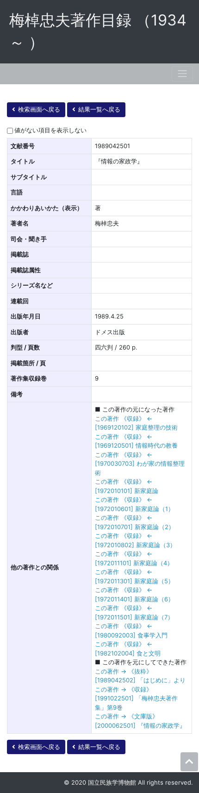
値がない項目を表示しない (50, 130)
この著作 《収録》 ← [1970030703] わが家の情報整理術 (140, 463)
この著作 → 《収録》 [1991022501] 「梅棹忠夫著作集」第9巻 (136, 698)
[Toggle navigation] (182, 73)
